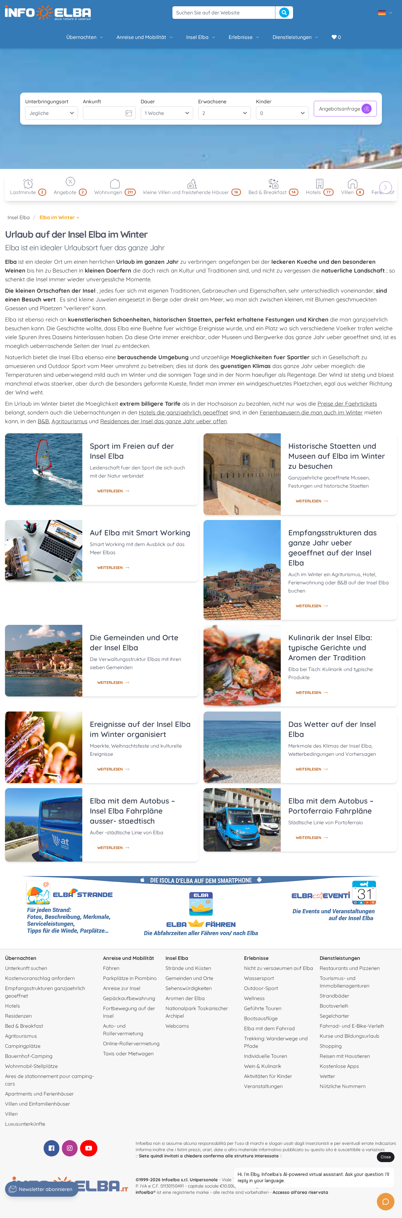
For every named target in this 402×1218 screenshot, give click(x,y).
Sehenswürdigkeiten (189, 988)
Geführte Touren (262, 1008)
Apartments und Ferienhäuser (39, 1094)
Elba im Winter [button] (58, 217)
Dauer (148, 101)
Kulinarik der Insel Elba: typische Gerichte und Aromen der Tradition (330, 647)
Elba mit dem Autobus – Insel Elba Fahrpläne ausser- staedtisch (132, 811)
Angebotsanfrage (339, 109)
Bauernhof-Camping (28, 1056)
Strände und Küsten (188, 968)
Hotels (12, 1006)
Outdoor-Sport (261, 988)
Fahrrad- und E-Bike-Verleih (352, 1026)
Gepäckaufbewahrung (129, 998)
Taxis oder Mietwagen (128, 1053)
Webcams (177, 1026)
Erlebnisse (241, 37)
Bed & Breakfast (24, 1026)
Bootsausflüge (261, 1018)
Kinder (263, 101)
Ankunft (92, 101)
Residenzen (18, 1016)
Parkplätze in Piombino (130, 978)
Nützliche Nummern (343, 1086)
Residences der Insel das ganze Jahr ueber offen (163, 421)
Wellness (254, 998)
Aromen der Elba (185, 998)
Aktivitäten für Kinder (268, 1076)
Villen (11, 1114)
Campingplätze (23, 1046)
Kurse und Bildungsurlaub (349, 1036)
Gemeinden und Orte (189, 978)
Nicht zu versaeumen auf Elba (278, 968)
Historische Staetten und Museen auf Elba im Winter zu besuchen (336, 456)
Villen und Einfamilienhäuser (37, 1104)
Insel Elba (197, 37)
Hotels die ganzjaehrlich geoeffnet (183, 412)
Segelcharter (334, 1016)
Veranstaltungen (263, 1086)
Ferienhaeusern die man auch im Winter (311, 412)
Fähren (111, 968)
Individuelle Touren (265, 1056)
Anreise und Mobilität (141, 37)
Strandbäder (334, 996)
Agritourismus (69, 421)
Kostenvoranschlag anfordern (40, 978)
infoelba (144, 1192)
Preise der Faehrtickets (347, 403)
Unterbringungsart (46, 101)
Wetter (327, 1076)
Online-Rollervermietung (131, 1043)
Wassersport (259, 978)
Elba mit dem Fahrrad (269, 1028)
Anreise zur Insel (121, 988)
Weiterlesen (110, 491)
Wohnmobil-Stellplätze (31, 1066)
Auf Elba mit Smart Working (140, 532)
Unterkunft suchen (26, 968)
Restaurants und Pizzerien (350, 968)
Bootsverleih (334, 1006)
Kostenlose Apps (339, 1066)
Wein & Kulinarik (262, 1066)
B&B (43, 421)
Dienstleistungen (292, 37)
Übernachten (81, 37)
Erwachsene (212, 101)
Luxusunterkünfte (25, 1124)
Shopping (331, 1046)
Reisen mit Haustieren (345, 1056)
